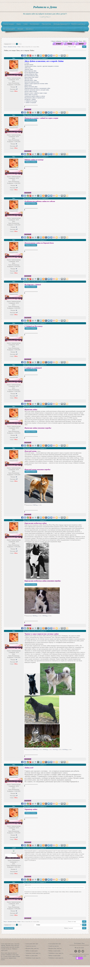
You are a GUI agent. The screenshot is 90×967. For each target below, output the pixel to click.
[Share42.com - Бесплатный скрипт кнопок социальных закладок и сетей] (67, 55)
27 (45, 764)
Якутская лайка (29, 79)
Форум (5, 46)
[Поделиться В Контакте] (51, 55)
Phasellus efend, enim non (32, 948)
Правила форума (73, 41)
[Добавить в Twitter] (49, 55)
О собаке (27, 63)
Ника (13, 58)
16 (47, 115)
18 (47, 198)
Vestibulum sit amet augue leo (33, 953)
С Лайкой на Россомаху (31, 101)
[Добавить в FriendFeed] (25, 55)
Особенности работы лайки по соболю (35, 96)
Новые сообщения (56, 41)
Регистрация (77, 943)
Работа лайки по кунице (31, 94)
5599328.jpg (45, 615)
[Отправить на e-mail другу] (59, 55)
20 (45, 281)
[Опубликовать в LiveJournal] (35, 55)
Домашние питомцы (12, 46)
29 (45, 848)
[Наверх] (62, 55)
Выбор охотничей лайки (31, 86)
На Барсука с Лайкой (30, 99)
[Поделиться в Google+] (30, 55)
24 (45, 448)
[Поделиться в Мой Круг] (41, 55)
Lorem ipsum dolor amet (32, 944)
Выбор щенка (28, 85)
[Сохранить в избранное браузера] (57, 55)
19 (45, 240)
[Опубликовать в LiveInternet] (33, 55)
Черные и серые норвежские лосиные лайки (36, 83)
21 (45, 323)
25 (45, 520)
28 (45, 806)
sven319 (14, 848)
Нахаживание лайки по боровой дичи (35, 98)
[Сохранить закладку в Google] (28, 55)
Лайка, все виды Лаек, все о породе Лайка (30, 46)
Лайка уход (27, 68)
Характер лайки (29, 69)
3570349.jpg (45, 749)
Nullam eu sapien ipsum (32, 951)
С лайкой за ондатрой (30, 102)
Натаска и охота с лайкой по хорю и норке (36, 93)
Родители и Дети (45, 7)
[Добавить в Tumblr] (46, 55)
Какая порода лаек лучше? (31, 77)
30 (45, 882)
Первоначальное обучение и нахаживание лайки (37, 88)
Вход (83, 943)
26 (45, 631)
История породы (29, 64)
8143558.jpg (65, 749)
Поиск (80, 41)
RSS (84, 41)
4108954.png (35, 749)
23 (45, 406)
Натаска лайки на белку (31, 91)
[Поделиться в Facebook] (22, 55)
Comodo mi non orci (31, 946)
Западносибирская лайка (31, 74)
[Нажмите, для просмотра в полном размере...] (42, 613)
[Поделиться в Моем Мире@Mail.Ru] (38, 55)
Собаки (18, 46)
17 (47, 156)
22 (45, 365)
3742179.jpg (55, 749)
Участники (65, 41)
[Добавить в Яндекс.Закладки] (54, 55)
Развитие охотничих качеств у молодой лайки (37, 90)
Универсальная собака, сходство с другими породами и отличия (42, 66)
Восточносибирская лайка (31, 75)
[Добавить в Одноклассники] (43, 55)
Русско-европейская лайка (31, 72)
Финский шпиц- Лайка (31, 80)
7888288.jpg (35, 615)
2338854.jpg (35, 505)
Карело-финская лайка (30, 71)
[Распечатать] (64, 55)
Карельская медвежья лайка (32, 82)
